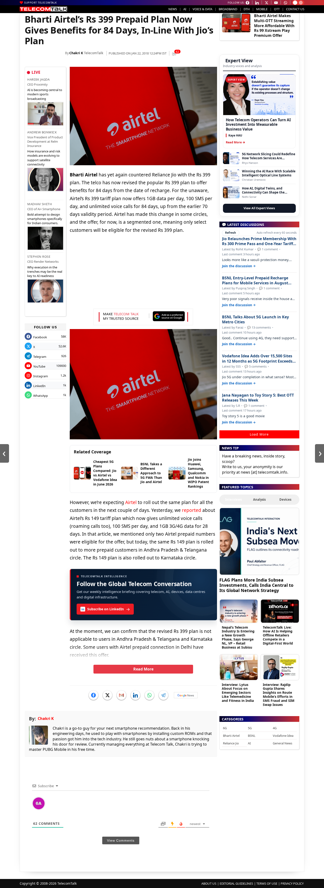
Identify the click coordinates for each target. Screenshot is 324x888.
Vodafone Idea (283, 735)
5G (250, 728)
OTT (277, 9)
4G (275, 728)
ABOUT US (208, 883)
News (172, 9)
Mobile (262, 9)
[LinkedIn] (135, 695)
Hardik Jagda (38, 79)
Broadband (228, 9)
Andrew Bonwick (42, 132)
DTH (247, 9)
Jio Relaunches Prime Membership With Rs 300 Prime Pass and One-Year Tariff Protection (259, 241)
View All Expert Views (259, 208)
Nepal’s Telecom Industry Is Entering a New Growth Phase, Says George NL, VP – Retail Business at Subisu (238, 637)
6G (225, 728)
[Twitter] (107, 695)
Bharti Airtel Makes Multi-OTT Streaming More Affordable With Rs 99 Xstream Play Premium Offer (274, 25)
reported (191, 510)
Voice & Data (202, 9)
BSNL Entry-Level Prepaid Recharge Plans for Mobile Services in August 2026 (255, 281)
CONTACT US (295, 9)
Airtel (131, 502)
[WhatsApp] (149, 695)
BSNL (251, 735)
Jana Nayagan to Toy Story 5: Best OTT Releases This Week (258, 398)
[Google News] (186, 695)
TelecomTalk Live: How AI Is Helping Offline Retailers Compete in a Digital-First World (278, 635)
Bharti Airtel (231, 735)
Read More (143, 669)
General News (282, 743)
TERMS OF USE (266, 883)
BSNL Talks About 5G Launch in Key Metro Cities (255, 320)
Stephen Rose (38, 256)
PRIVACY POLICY (292, 883)
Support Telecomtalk (40, 2)
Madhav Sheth (39, 204)
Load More (259, 434)
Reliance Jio (231, 743)
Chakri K (76, 53)
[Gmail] (121, 695)
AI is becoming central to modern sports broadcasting (44, 94)
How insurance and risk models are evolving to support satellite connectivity (43, 157)
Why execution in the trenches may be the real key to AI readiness (44, 271)
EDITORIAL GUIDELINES (236, 883)
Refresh (230, 233)
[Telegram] (163, 695)
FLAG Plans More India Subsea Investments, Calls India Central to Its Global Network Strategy (256, 585)
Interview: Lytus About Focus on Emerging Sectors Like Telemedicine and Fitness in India (238, 692)
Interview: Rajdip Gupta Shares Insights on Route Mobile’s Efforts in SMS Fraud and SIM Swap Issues (278, 694)
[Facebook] (93, 695)
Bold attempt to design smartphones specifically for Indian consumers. (44, 218)
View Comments (120, 840)
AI (184, 9)
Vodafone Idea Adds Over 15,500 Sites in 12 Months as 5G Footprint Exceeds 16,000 (257, 359)
